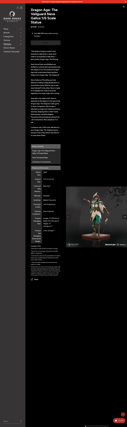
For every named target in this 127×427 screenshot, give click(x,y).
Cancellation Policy (36, 246)
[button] (85, 426)
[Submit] (21, 421)
